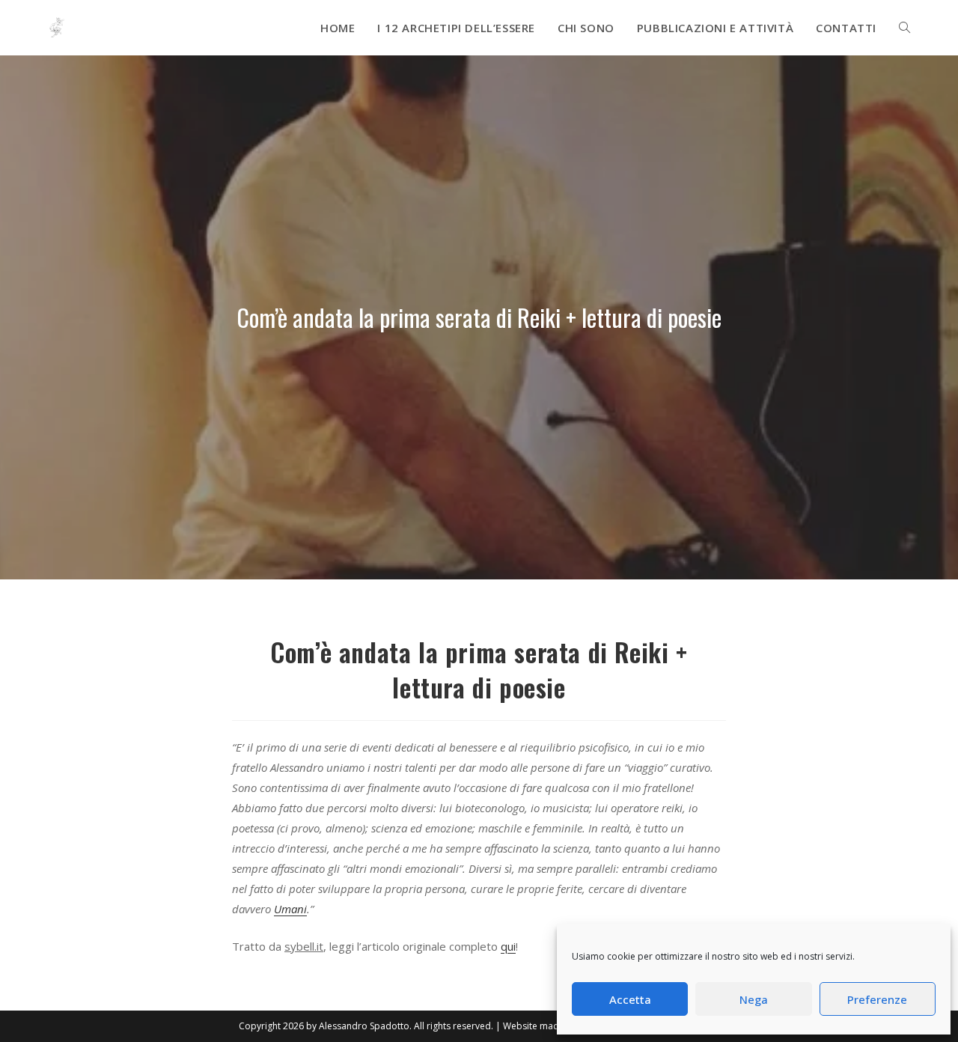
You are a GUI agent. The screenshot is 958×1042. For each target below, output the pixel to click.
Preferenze (877, 999)
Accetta (630, 999)
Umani (290, 908)
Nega (753, 999)
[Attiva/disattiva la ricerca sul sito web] (904, 27)
